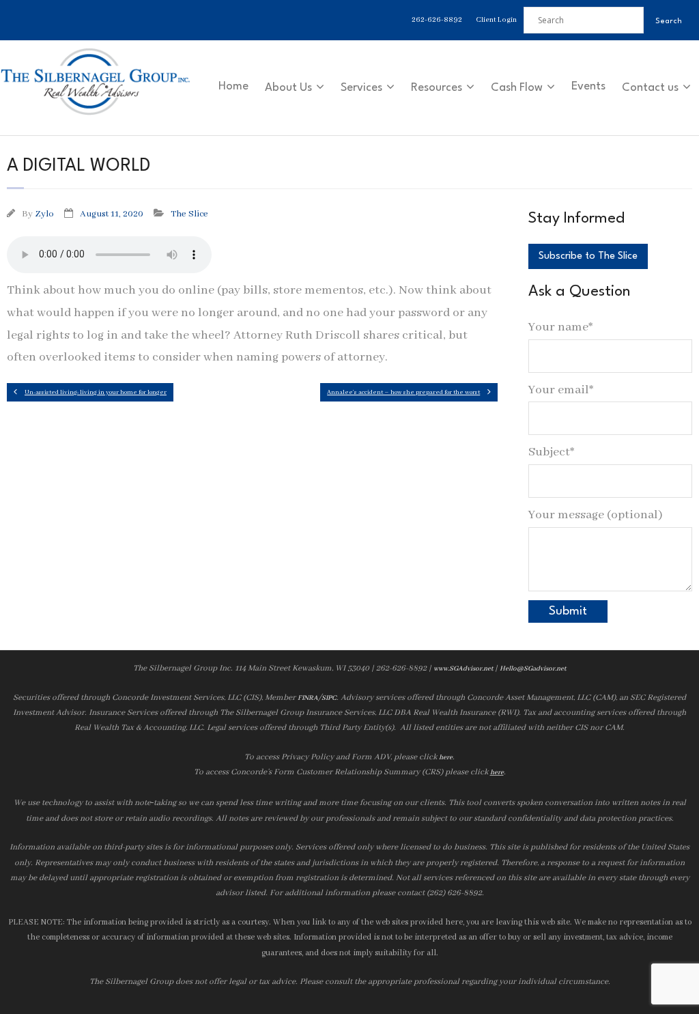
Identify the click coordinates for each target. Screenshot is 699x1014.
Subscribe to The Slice (588, 256)
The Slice (189, 214)
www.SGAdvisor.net (463, 668)
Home (233, 86)
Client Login (496, 20)
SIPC (329, 698)
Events (588, 86)
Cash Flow (517, 88)
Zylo (44, 214)
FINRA (308, 698)
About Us (288, 88)
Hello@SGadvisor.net (533, 668)
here (446, 757)
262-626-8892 (437, 20)
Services (361, 88)
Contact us (650, 88)
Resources (436, 88)
